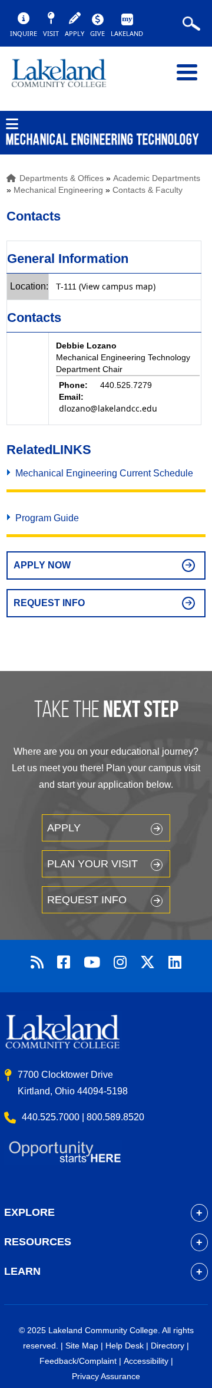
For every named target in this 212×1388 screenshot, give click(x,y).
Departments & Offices (61, 178)
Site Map (81, 1345)
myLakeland (68, 78)
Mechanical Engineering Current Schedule (104, 473)
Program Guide (47, 518)
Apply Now (42, 565)
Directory (167, 1345)
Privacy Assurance (106, 1376)
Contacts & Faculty (147, 190)
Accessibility (146, 1361)
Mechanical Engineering (58, 190)
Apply (64, 828)
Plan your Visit (92, 864)
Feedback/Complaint (78, 1361)
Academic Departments (156, 178)
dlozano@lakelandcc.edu (108, 408)
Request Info (49, 603)
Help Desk (124, 1345)
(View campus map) (117, 286)
